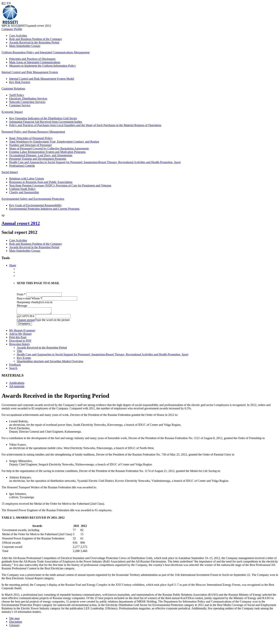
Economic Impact (12, 111)
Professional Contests (22, 165)
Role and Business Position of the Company (35, 39)
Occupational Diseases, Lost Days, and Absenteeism (40, 155)
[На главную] (10, 23)
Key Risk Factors (19, 82)
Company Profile (12, 29)
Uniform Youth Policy (22, 188)
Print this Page (17, 337)
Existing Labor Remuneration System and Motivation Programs (47, 151)
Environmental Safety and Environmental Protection (33, 198)
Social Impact (10, 172)
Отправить (24, 323)
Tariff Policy (16, 95)
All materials (16, 386)
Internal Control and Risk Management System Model (41, 78)
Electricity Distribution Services (28, 98)
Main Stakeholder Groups (24, 45)
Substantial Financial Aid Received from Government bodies (45, 121)
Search (13, 368)
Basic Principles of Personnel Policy (31, 138)
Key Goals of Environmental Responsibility (35, 205)
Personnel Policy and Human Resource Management (33, 131)
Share (12, 265)
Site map (14, 618)
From (21, 294)
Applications (16, 382)
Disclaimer (15, 621)
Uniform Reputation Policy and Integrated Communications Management (46, 52)
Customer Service (19, 105)
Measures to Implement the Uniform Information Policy (42, 65)
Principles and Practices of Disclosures (32, 58)
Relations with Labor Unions (26, 178)
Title (19, 351)
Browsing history (19, 344)
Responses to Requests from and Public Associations (40, 182)
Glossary (14, 625)
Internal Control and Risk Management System (30, 72)
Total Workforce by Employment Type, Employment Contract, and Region (54, 141)
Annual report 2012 (21, 223)
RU (4, 3)
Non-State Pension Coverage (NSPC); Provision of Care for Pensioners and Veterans (60, 185)
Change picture (26, 319)
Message (22, 305)
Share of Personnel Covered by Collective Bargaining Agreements (49, 148)
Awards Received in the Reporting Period (34, 42)
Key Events (24, 357)
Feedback (15, 364)
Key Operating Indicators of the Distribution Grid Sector (43, 118)
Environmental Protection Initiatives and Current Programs (44, 208)
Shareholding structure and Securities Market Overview (50, 361)
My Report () (22, 330)
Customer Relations (13, 88)
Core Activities (18, 35)
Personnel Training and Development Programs (37, 158)
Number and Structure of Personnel (30, 145)
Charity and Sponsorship (24, 192)
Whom (36, 298)
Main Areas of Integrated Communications (34, 62)
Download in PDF (20, 340)
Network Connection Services (27, 102)
